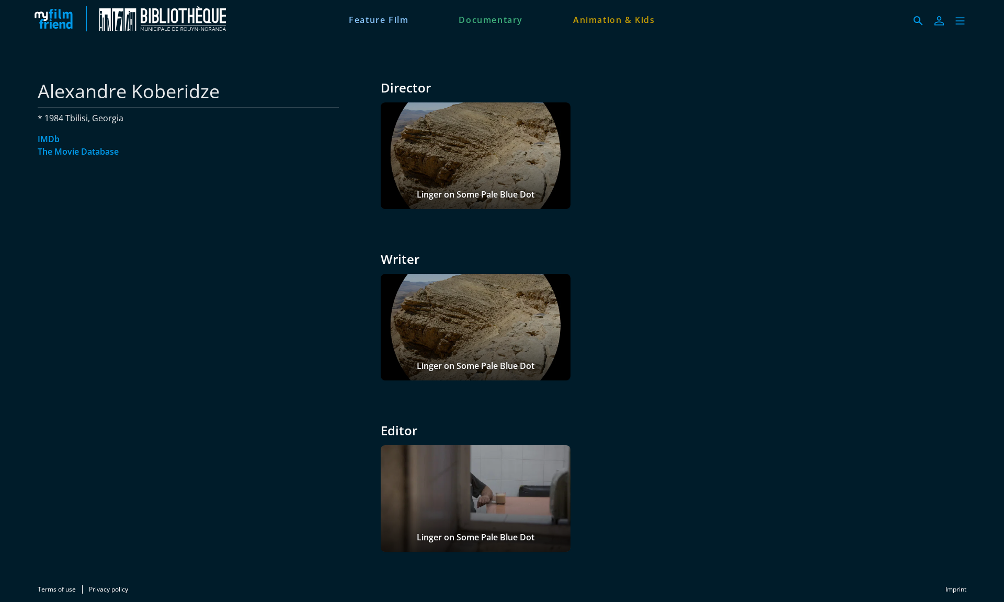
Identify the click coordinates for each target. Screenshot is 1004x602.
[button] (960, 20)
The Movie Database (78, 151)
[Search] (918, 20)
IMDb (49, 139)
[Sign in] (939, 20)
